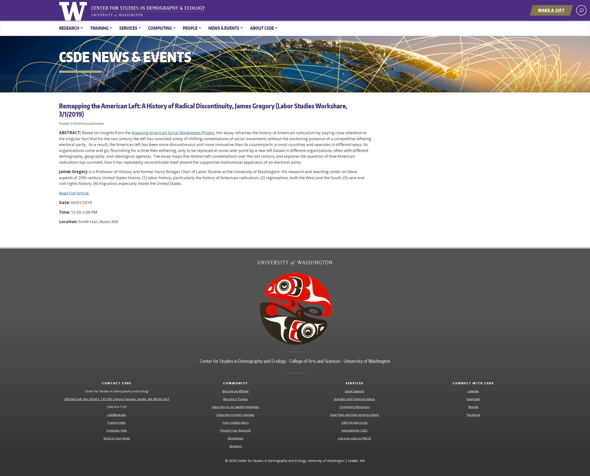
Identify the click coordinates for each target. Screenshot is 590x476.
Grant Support (354, 391)
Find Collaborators (235, 423)
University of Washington (74, 10)
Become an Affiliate (235, 391)
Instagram (473, 399)
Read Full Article (74, 193)
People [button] (190, 28)
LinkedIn (473, 391)
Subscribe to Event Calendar (235, 415)
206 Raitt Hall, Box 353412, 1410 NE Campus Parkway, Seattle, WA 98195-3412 (116, 399)
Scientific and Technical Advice (354, 399)
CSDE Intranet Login (354, 423)
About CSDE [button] (262, 28)
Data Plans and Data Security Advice (354, 415)
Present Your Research (235, 430)
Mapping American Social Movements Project (173, 132)
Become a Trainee (235, 399)
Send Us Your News (116, 438)
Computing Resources (354, 407)
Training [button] (99, 28)
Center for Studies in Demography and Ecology (151, 12)
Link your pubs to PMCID (354, 438)
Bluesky (473, 407)
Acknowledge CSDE (354, 430)
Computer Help (116, 430)
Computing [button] (160, 28)
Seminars (235, 446)
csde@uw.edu (116, 415)
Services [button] (128, 28)
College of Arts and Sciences (314, 361)
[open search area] (581, 10)
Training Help (116, 423)
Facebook (473, 415)
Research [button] (69, 28)
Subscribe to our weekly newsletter (235, 407)
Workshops (235, 438)
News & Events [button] (223, 28)
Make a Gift (551, 10)
